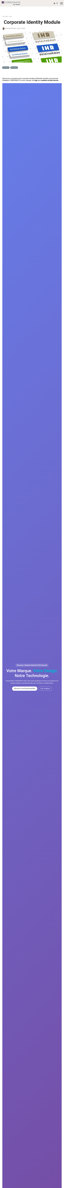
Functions (6, 67)
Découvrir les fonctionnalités (24, 688)
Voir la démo (45, 689)
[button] (61, 3)
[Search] (57, 3)
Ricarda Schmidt (10, 28)
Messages (14, 67)
